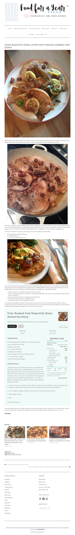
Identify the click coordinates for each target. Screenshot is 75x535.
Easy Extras (39, 34)
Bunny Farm (8, 484)
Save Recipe (12, 326)
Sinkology (7, 508)
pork (16, 454)
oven (14, 454)
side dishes (7, 505)
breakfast (7, 482)
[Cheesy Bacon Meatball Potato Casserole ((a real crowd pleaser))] (37, 432)
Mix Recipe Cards (34, 28)
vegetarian (7, 513)
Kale (43, 529)
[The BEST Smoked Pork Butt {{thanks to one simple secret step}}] (59, 432)
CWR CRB (39, 529)
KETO (6, 500)
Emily (9, 451)
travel (6, 510)
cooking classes (9, 487)
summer (19, 454)
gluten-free (63, 28)
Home (9, 28)
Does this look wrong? (62, 377)
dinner (11, 454)
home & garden (9, 497)
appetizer (7, 479)
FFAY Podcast (42, 484)
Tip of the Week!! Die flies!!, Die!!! (18, 464)
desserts (31, 34)
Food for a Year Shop (20, 28)
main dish (54, 28)
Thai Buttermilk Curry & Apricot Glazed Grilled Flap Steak (48, 467)
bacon (8, 454)
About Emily (45, 28)
